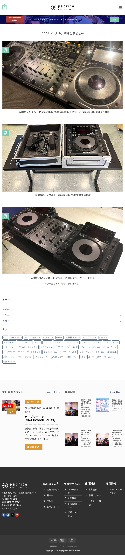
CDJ (5, 337)
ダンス (107, 342)
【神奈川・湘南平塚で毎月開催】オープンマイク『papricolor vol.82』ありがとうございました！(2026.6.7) (86, 437)
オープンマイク (25, 342)
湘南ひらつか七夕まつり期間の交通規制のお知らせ (117, 403)
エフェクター (9, 342)
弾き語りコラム (42, 357)
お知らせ (7, 309)
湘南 (83, 357)
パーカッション (110, 347)
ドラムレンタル (47, 347)
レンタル (100, 352)
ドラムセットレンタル (28, 347)
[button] (4, 7)
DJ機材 (59, 337)
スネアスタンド (72, 342)
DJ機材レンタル (73, 337)
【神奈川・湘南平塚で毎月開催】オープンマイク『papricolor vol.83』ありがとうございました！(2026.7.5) (86, 406)
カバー (38, 342)
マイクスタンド (34, 352)
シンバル (47, 342)
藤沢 (99, 357)
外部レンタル (9, 357)
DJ (26, 337)
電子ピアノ (109, 357)
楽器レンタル (58, 357)
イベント (103, 337)
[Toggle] (121, 309)
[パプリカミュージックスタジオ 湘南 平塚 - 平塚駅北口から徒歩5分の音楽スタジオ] (62, 7)
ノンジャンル (63, 347)
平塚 (20, 357)
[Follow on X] (12, 515)
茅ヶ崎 (91, 357)
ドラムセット (9, 347)
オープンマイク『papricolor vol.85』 (41, 418)
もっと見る (52, 392)
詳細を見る (33, 447)
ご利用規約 (52, 546)
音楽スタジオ (9, 361)
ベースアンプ (9, 352)
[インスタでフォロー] (8, 515)
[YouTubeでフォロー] (17, 515)
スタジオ (58, 342)
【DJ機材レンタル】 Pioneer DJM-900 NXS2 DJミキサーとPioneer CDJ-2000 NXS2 (62, 112)
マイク (21, 352)
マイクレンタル (50, 352)
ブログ (5, 321)
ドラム (116, 342)
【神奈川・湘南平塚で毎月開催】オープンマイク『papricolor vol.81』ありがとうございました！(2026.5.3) (117, 437)
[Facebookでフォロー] (4, 515)
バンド (75, 347)
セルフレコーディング (91, 342)
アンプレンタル (89, 337)
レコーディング (86, 352)
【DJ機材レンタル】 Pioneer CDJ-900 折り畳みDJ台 (62, 195)
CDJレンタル (16, 337)
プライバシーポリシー (68, 546)
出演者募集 (112, 352)
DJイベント (35, 337)
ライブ (63, 352)
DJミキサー (48, 337)
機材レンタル (73, 357)
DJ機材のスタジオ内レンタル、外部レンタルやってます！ (63, 277)
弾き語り (29, 357)
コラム (5, 315)
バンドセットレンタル (90, 347)
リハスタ (73, 352)
